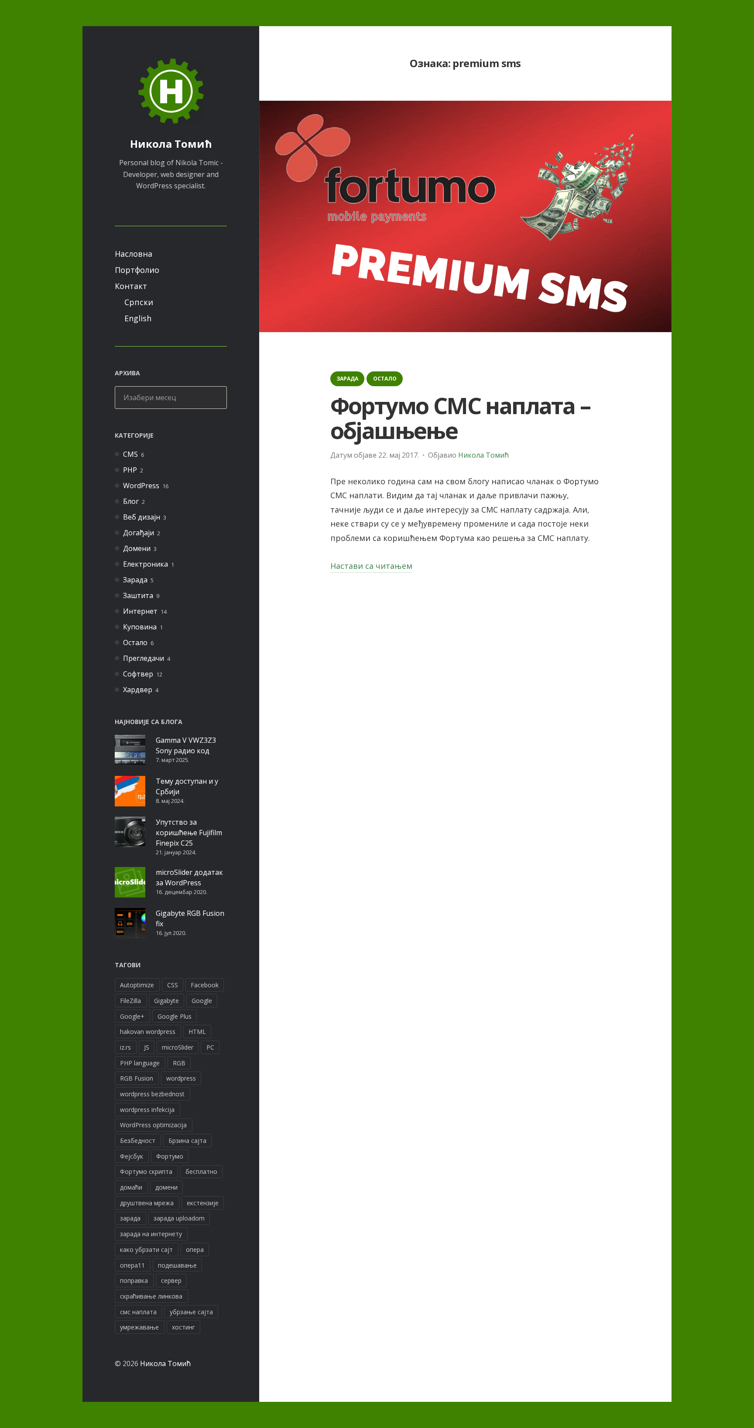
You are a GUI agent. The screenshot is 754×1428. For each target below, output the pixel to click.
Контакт (131, 286)
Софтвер (138, 674)
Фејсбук (131, 1156)
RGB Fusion (136, 1078)
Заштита (138, 595)
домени (166, 1187)
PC (210, 1047)
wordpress (181, 1078)
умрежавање (139, 1327)
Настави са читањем (371, 567)
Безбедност (137, 1140)
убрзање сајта (191, 1312)
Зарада (135, 580)
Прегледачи (143, 658)
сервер (171, 1280)
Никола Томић (171, 143)
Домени (137, 548)
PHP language (140, 1063)
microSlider (177, 1047)
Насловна (133, 253)
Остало (135, 642)
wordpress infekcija (147, 1109)
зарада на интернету (151, 1234)
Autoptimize (137, 985)
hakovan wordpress (147, 1031)
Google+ (132, 1016)
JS (146, 1047)
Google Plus (175, 1016)
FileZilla (130, 1000)
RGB (179, 1063)
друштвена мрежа (147, 1203)
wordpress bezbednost (152, 1094)
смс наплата (138, 1312)
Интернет (140, 611)
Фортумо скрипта (146, 1171)
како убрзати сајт (146, 1249)
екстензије (203, 1203)
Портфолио (137, 270)
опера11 (132, 1265)
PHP (130, 470)
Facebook (205, 985)
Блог (131, 501)
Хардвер (137, 689)
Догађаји (138, 532)
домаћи (131, 1187)
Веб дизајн (141, 517)
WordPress (141, 485)
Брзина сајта (187, 1140)
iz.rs (125, 1047)
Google (202, 1000)
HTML (197, 1031)
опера (195, 1249)
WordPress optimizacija (153, 1125)
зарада (130, 1218)
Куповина (140, 627)
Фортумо (169, 1156)
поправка (134, 1280)
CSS (172, 985)
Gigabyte (166, 1000)
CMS (130, 454)
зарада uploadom (179, 1218)
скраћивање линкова (151, 1296)
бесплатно (201, 1171)
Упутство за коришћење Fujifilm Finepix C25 (189, 832)
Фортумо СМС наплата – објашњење (460, 417)
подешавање (177, 1265)
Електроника (145, 564)
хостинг (183, 1327)
